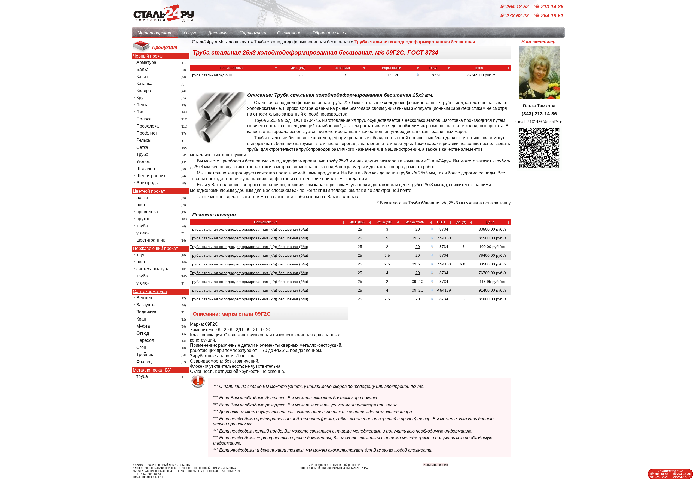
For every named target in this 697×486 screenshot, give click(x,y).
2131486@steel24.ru (545, 121)
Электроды (147, 182)
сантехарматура (152, 269)
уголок (142, 233)
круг (140, 254)
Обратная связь (329, 33)
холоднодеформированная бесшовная (310, 42)
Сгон (141, 347)
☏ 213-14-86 (548, 6)
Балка (142, 69)
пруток (143, 218)
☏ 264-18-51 (548, 16)
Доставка (218, 33)
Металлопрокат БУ (152, 370)
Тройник (144, 354)
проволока (147, 211)
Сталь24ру (203, 42)
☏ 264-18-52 (514, 6)
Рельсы (143, 140)
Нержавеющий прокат (155, 248)
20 (417, 229)
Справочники (253, 33)
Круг (140, 97)
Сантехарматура (150, 291)
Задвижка (146, 312)
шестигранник (150, 240)
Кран (141, 319)
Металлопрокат (154, 33)
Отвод (142, 333)
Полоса (144, 119)
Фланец (144, 361)
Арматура (146, 62)
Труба (142, 154)
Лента (142, 104)
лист (140, 204)
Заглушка (146, 305)
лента (142, 197)
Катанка (144, 83)
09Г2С (394, 75)
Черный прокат (148, 56)
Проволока (147, 126)
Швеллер (145, 168)
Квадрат (144, 90)
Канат (142, 76)
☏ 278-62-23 (514, 16)
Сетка (142, 147)
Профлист (146, 133)
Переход (145, 340)
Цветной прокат (149, 191)
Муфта (143, 326)
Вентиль (144, 297)
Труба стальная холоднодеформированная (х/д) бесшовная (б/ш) (249, 229)
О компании (289, 33)
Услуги (190, 33)
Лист (141, 112)
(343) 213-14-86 (539, 113)
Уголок (143, 161)
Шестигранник (150, 175)
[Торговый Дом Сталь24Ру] (163, 24)
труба (142, 226)
